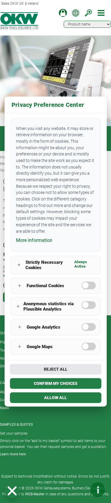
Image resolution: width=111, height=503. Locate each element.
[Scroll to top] (80, 489)
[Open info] (97, 489)
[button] (12, 490)
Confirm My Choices (56, 383)
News (4, 408)
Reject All (55, 369)
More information (34, 240)
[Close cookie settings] (12, 490)
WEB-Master (34, 494)
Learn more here (13, 454)
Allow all (55, 397)
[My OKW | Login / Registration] (63, 13)
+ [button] (18, 265)
